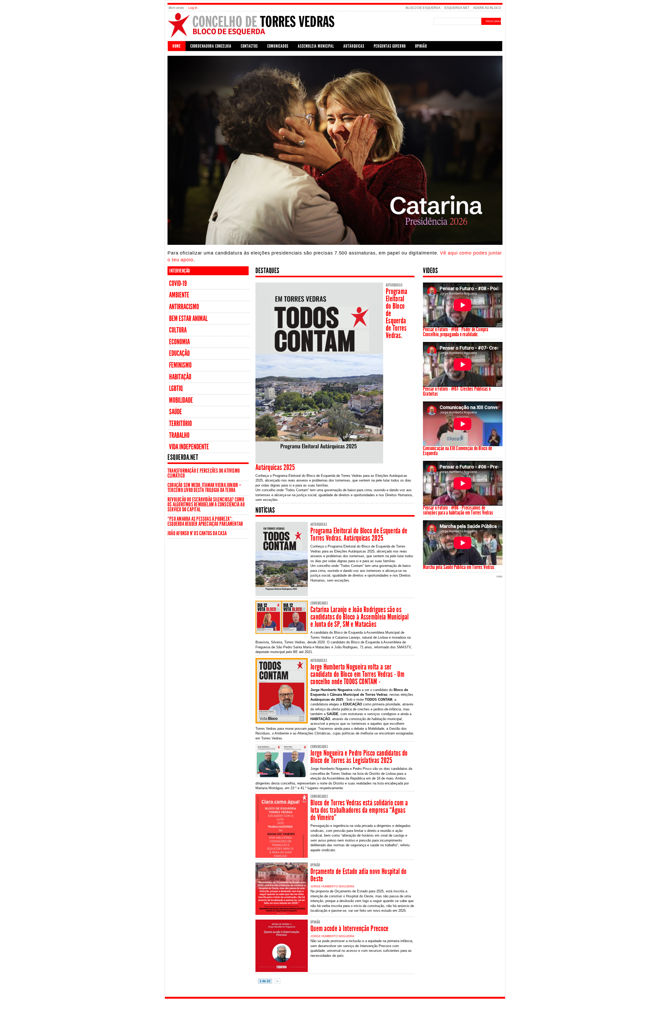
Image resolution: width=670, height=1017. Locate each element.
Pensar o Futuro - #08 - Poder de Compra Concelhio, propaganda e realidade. (455, 332)
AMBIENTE (179, 295)
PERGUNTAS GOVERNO (390, 46)
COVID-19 (178, 283)
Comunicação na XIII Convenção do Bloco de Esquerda (457, 451)
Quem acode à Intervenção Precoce (349, 928)
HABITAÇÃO (180, 377)
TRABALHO (179, 435)
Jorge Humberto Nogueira (332, 886)
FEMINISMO (180, 365)
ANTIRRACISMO (184, 306)
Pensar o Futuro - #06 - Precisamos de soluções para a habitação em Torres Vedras (458, 510)
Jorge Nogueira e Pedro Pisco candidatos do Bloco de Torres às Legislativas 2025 (359, 756)
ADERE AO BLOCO (487, 8)
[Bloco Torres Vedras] (252, 37)
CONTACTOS (249, 46)
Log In (192, 8)
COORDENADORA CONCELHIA (210, 46)
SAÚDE (175, 411)
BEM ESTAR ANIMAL (188, 318)
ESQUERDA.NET (456, 8)
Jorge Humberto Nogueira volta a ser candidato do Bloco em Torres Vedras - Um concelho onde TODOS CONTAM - (357, 674)
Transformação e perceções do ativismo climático (204, 473)
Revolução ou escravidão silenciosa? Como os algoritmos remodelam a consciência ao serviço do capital (206, 504)
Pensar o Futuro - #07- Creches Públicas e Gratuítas (457, 391)
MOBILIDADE (181, 400)
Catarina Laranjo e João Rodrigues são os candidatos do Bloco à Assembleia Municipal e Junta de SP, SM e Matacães (359, 617)
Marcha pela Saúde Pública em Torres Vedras (458, 567)
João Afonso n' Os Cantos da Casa (197, 533)
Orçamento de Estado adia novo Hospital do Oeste (358, 875)
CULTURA (178, 330)
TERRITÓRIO (180, 423)
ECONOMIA (179, 342)
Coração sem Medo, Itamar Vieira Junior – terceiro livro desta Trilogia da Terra (204, 488)
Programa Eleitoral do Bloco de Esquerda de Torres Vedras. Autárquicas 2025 (358, 534)
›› (277, 981)
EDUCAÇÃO (179, 353)
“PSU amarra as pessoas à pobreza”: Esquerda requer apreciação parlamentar (205, 521)
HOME (176, 46)
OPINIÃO (421, 46)
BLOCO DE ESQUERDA (423, 8)
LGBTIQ (176, 388)
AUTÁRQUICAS (353, 46)
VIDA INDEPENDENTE (189, 447)
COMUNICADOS (277, 46)
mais (499, 576)
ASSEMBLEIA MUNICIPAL (316, 46)
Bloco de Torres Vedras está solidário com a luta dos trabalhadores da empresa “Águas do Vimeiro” (359, 810)
